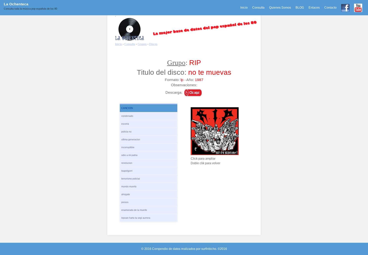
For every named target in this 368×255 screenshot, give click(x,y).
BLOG (300, 7)
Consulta (258, 7)
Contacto (330, 7)
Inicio (244, 7)
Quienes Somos (280, 7)
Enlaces (314, 7)
